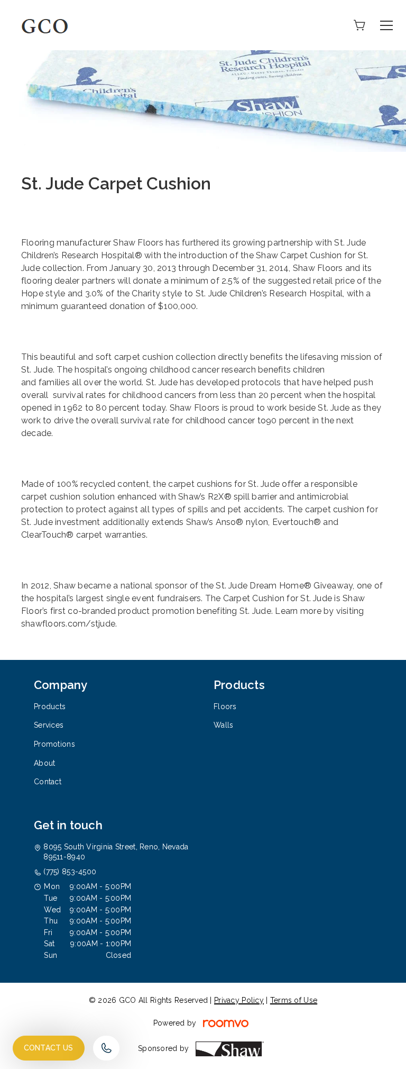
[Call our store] (106, 1048)
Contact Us (48, 1048)
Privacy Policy (239, 1000)
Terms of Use (293, 1000)
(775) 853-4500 (69, 871)
